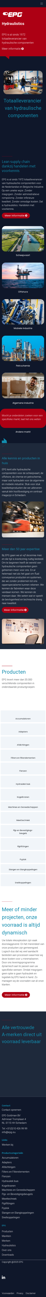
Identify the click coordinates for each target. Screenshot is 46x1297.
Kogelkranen (23, 822)
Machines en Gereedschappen (23, 832)
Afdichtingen (23, 770)
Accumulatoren (23, 744)
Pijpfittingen (23, 871)
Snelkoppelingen (23, 908)
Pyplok (23, 884)
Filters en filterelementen (23, 783)
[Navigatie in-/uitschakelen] (41, 3)
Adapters (23, 757)
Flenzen (23, 796)
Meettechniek (23, 845)
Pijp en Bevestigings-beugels (23, 857)
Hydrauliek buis (23, 809)
